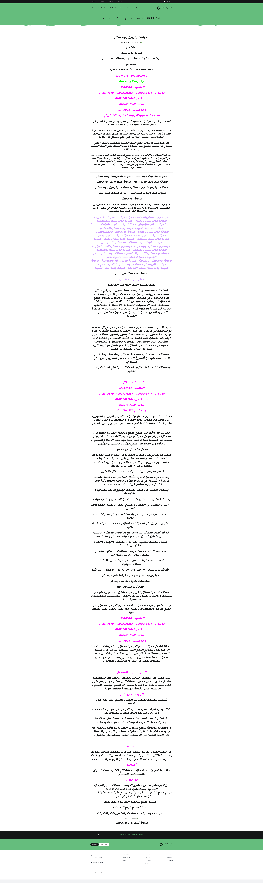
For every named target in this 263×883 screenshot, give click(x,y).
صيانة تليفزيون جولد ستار (131, 37)
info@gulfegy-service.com (143, 115)
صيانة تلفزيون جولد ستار (150, 176)
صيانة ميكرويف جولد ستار (151, 182)
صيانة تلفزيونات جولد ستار (114, 176)
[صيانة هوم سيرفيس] (165, 6)
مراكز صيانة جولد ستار (112, 193)
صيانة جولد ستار (131, 199)
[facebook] (172, 1)
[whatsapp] (167, 1)
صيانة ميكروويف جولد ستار (113, 182)
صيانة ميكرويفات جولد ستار (147, 193)
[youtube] (169, 1)
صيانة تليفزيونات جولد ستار (149, 187)
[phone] (164, 1)
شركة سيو (97, 872)
